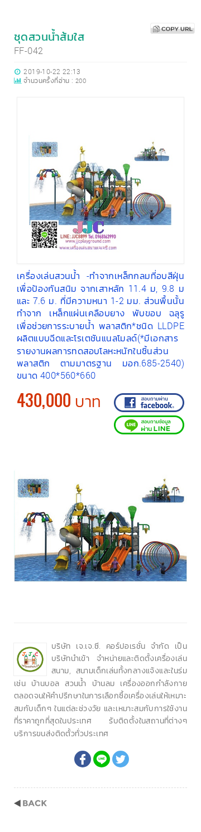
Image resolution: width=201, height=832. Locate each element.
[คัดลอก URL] (172, 28)
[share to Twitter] (120, 759)
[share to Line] (101, 759)
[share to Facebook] (82, 759)
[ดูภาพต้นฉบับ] (175, 458)
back (30, 803)
